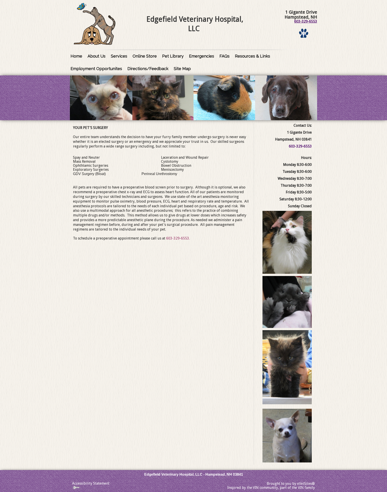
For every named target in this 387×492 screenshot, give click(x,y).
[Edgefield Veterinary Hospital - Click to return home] (94, 24)
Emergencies (201, 56)
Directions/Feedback (147, 68)
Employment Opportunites (96, 68)
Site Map (182, 68)
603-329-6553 (305, 21)
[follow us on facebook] (303, 33)
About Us (96, 56)
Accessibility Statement (91, 483)
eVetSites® (306, 483)
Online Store (145, 56)
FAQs (224, 56)
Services (119, 56)
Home (76, 56)
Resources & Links (252, 56)
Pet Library (173, 56)
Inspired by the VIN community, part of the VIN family (271, 488)
